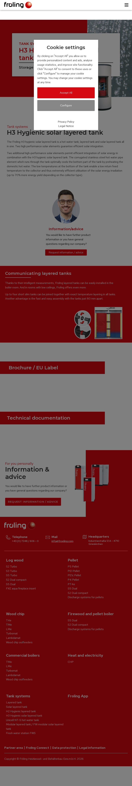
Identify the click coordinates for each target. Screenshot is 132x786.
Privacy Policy (66, 122)
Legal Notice (66, 126)
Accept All (66, 93)
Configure (66, 105)
